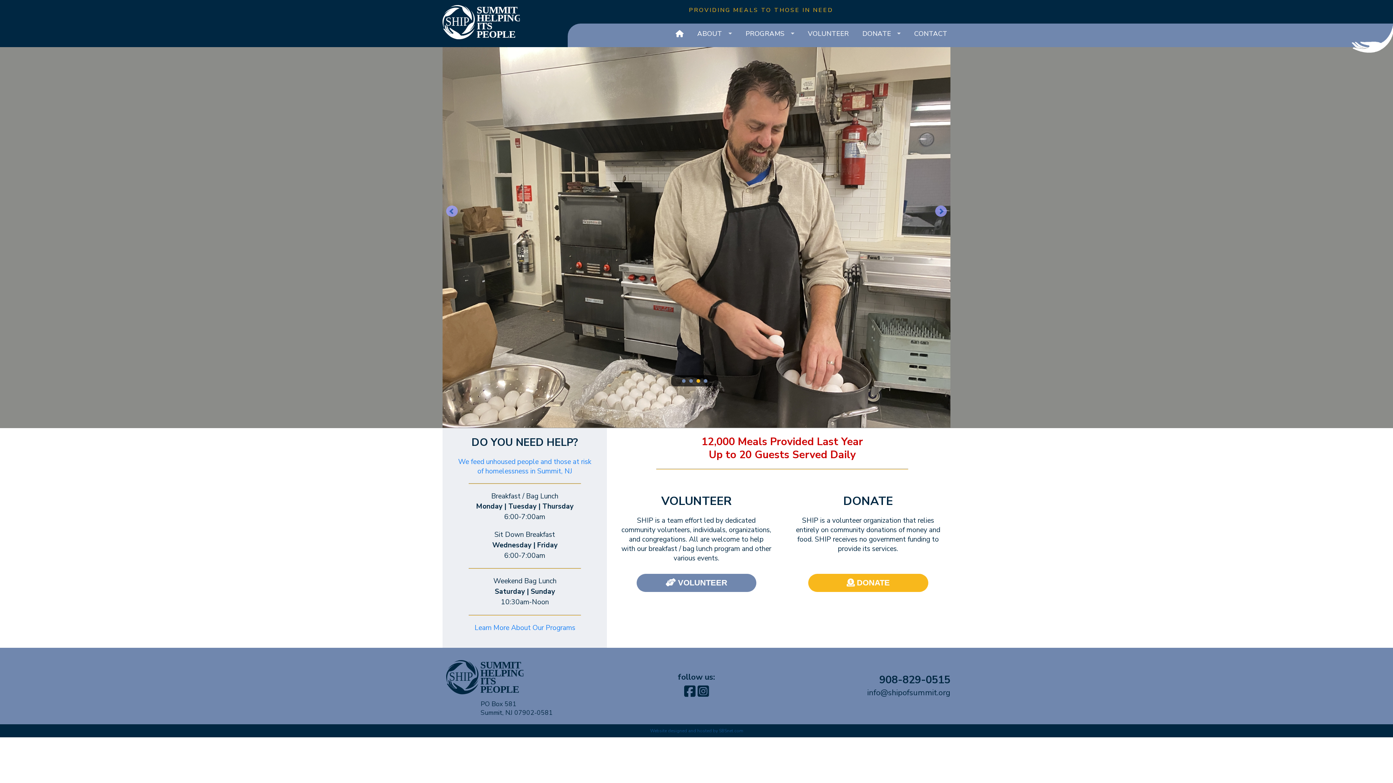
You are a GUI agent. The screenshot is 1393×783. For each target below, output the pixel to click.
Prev (452, 211)
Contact (930, 33)
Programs (764, 33)
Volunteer (828, 33)
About (709, 33)
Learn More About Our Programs (524, 628)
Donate (876, 33)
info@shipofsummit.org (908, 692)
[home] (679, 34)
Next (941, 211)
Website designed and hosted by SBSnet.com (696, 731)
